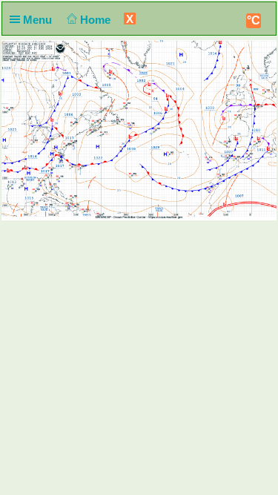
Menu (39, 19)
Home (96, 19)
